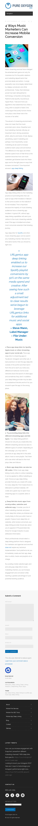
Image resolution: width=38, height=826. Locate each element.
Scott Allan (8, 678)
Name (7, 625)
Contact (8, 724)
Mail (7, 634)
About (8, 704)
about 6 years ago (11, 760)
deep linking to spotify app (24, 693)
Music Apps (22, 686)
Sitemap (8, 728)
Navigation (10, 13)
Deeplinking (14, 686)
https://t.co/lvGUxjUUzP (23, 757)
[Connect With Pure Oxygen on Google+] (17, 795)
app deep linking (17, 168)
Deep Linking (16, 684)
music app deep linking (12, 694)
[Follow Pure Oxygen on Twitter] (7, 795)
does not (8, 547)
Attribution (8, 684)
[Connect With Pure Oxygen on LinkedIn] (23, 795)
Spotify (20, 233)
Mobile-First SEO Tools (13, 712)
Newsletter (10, 801)
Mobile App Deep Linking (13, 716)
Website (8, 642)
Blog (7, 720)
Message (8, 601)
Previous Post (28, 21)
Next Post (31, 21)
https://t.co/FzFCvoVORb (14, 772)
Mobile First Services (12, 708)
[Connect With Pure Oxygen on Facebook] (12, 795)
